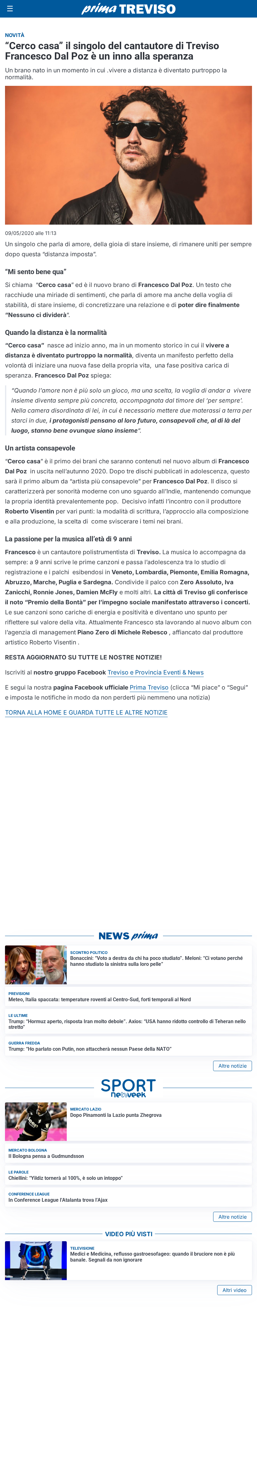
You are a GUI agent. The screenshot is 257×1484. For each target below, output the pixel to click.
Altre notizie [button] (232, 1066)
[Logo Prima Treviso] (128, 9)
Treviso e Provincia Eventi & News (156, 672)
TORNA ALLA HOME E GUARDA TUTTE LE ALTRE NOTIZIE (86, 712)
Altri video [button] (235, 1290)
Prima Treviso (149, 687)
